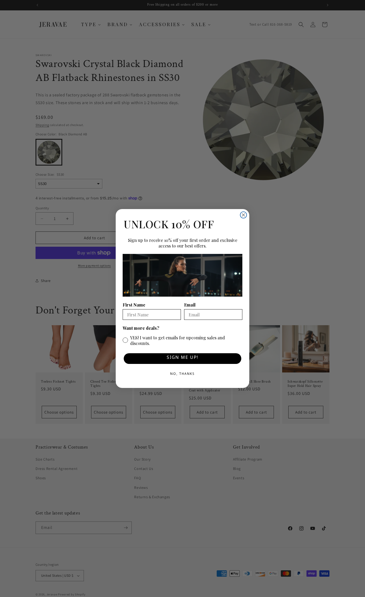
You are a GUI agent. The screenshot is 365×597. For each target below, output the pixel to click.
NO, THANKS (182, 374)
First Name (134, 305)
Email (190, 305)
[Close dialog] (243, 215)
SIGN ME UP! (182, 358)
